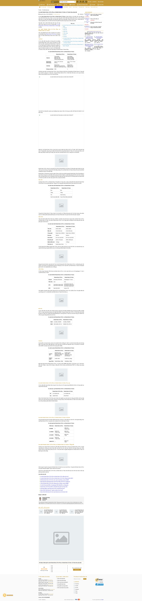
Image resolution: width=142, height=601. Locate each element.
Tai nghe (93, 4)
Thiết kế (65, 27)
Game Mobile (65, 7)
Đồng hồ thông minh (83, 4)
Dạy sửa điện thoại (94, 7)
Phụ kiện (73, 4)
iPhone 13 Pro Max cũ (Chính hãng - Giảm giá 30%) (95, 15)
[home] (39, 7)
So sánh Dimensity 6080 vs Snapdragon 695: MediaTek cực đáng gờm (54, 485)
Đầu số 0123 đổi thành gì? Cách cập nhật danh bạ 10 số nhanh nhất (53, 491)
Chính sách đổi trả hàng (61, 580)
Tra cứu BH (100, 1)
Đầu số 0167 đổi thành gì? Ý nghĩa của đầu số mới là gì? (51, 490)
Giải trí (70, 7)
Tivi (66, 4)
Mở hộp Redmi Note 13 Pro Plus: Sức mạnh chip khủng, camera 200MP (54, 479)
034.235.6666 (45, 583)
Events (94, 1)
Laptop (60, 4)
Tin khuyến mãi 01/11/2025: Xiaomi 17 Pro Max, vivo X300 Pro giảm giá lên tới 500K (89, 49)
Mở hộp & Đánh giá (50, 7)
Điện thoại (42, 4)
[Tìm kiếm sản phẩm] (75, 2)
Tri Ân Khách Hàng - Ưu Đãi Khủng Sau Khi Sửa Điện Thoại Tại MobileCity (98, 47)
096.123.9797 (45, 595)
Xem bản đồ (51, 582)
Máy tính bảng (52, 4)
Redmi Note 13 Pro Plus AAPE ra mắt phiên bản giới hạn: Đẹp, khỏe (53, 486)
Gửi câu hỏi (77, 569)
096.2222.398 (50, 583)
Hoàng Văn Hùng (42, 14)
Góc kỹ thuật (75, 7)
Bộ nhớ (65, 34)
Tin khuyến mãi (81, 7)
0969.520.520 (45, 590)
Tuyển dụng (87, 7)
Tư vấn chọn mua (59, 7)
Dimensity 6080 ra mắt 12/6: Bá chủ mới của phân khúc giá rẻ (52, 488)
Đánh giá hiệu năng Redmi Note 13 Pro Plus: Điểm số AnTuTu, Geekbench (55, 481)
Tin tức (90, 1)
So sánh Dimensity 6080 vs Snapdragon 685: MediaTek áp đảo (63, 511)
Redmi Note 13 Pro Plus (51, 34)
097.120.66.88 (47, 597)
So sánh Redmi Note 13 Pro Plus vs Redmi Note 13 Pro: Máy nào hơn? (54, 476)
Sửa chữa (101, 4)
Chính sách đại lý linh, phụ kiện (62, 587)
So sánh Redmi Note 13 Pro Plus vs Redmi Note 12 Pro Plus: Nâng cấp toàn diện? (56, 478)
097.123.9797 (50, 595)
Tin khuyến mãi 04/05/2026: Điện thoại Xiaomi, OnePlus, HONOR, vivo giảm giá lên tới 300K (89, 41)
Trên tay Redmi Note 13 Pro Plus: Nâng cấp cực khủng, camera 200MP (54, 483)
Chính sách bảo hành (61, 578)
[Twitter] (43, 500)
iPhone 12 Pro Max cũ (94, 18)
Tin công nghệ (43, 7)
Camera (65, 36)
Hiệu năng (66, 33)
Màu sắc (65, 29)
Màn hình (65, 31)
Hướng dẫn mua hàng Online (62, 585)
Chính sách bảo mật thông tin (62, 582)
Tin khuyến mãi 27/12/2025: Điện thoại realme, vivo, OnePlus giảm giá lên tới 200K (98, 41)
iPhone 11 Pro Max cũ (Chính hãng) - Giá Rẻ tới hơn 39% (95, 27)
